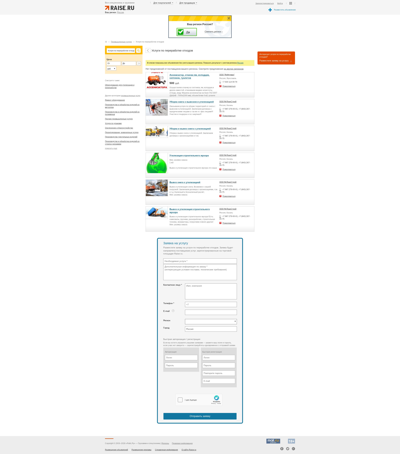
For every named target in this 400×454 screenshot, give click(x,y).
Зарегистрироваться (264, 3)
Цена (109, 59)
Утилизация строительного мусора (189, 155)
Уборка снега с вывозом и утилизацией (192, 102)
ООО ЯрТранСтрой (227, 102)
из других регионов (233, 69)
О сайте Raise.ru (189, 450)
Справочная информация (166, 450)
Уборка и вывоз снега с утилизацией (190, 128)
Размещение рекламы (141, 450)
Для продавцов (187, 3)
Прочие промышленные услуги (119, 119)
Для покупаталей (162, 3)
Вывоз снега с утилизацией (185, 182)
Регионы (165, 443)
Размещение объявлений (116, 450)
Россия (240, 63)
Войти (280, 3)
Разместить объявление (285, 10)
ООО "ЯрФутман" (227, 75)
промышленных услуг (130, 96)
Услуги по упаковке (113, 123)
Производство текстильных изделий (121, 137)
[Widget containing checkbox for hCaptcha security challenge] (198, 400)
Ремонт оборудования (115, 100)
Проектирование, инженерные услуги (121, 132)
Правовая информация (182, 443)
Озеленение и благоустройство (119, 128)
